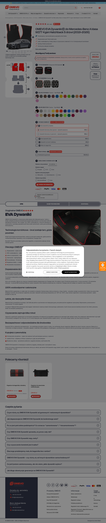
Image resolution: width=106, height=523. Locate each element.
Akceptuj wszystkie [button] (71, 272)
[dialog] (53, 261)
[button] (30, 272)
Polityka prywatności (63, 268)
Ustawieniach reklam (61, 266)
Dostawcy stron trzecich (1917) (38, 260)
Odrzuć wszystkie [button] (52, 272)
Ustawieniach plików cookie (49, 268)
